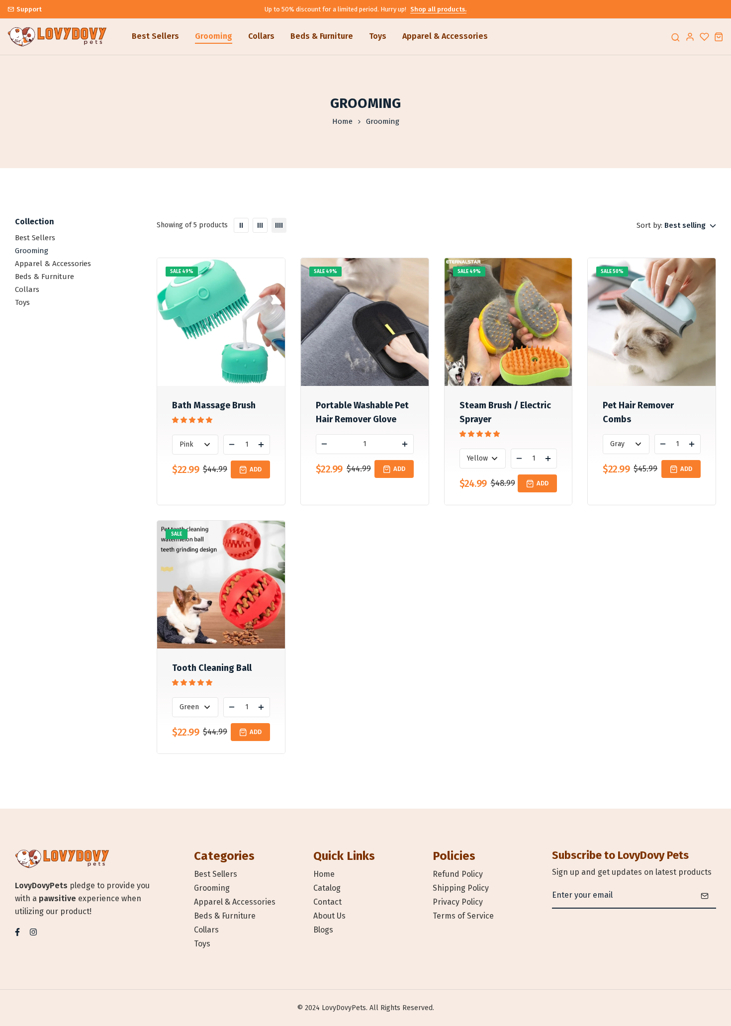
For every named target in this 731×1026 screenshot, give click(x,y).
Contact (327, 902)
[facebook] (17, 931)
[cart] (719, 36)
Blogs (323, 929)
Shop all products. (438, 9)
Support (29, 9)
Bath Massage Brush (214, 405)
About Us (329, 916)
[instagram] (33, 931)
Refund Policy (458, 874)
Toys (377, 36)
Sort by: (649, 225)
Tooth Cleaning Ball (212, 667)
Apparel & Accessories (445, 36)
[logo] (57, 37)
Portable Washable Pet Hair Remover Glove (362, 412)
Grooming (213, 36)
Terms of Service (463, 916)
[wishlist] (704, 36)
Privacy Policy (458, 902)
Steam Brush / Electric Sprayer (505, 412)
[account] (690, 36)
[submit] (704, 896)
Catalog (327, 888)
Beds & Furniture (321, 36)
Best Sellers (155, 36)
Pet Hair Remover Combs (638, 412)
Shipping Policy (461, 888)
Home (342, 121)
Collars (261, 36)
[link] (241, 225)
